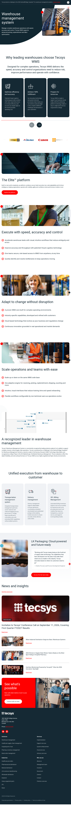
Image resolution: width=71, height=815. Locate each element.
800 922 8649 (9, 726)
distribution (6, 644)
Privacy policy (18, 800)
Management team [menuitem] (42, 764)
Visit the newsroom (7, 592)
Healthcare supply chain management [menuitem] (12, 743)
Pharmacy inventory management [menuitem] (11, 750)
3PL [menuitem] (3, 784)
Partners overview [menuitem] (42, 781)
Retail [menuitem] (3, 788)
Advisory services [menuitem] (42, 753)
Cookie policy (27, 800)
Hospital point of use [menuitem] (7, 746)
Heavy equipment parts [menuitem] (8, 781)
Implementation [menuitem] (41, 740)
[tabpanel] (12, 97)
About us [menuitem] (39, 761)
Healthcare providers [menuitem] (7, 761)
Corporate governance (7, 800)
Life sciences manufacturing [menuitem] (9, 771)
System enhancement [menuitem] (43, 746)
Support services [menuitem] (41, 743)
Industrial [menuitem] (4, 778)
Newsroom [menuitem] (40, 771)
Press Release (7, 619)
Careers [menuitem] (39, 774)
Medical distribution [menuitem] (7, 768)
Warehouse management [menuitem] (8, 740)
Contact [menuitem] (39, 778)
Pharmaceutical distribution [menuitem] (9, 764)
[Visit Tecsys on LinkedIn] (6, 731)
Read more (5, 632)
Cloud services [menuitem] (41, 750)
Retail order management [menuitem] (8, 753)
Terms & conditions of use (38, 800)
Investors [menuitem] (39, 768)
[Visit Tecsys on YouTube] (3, 731)
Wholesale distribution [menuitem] (8, 774)
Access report (56, 2)
